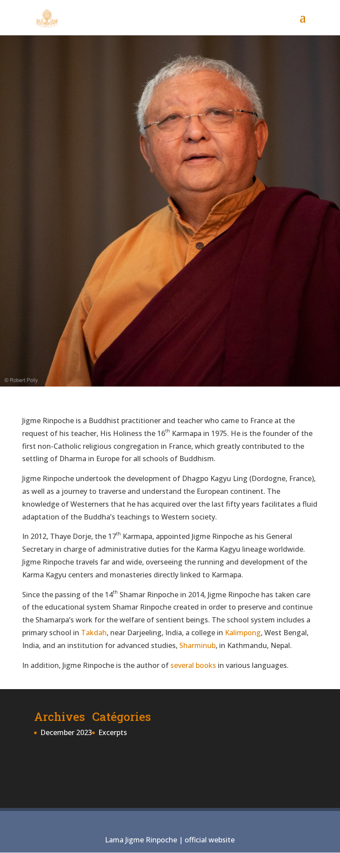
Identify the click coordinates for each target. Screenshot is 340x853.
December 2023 (66, 732)
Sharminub (197, 645)
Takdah (94, 632)
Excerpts (112, 732)
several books (193, 665)
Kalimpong (243, 632)
